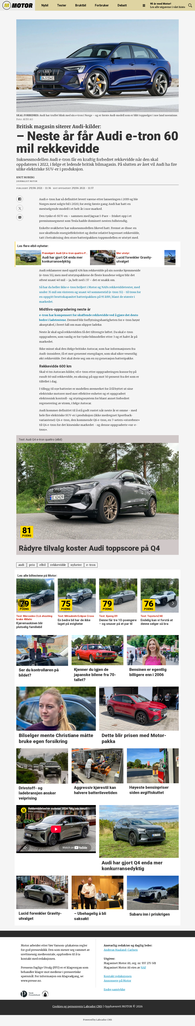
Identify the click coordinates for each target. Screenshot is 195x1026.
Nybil (44, 5)
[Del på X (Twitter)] (19, 208)
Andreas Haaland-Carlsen (121, 950)
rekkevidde (58, 565)
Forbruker (102, 5)
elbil (42, 565)
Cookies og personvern (67, 1006)
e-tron (91, 565)
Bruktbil (80, 5)
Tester (61, 5)
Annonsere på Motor (117, 980)
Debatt (122, 5)
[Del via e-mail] (19, 217)
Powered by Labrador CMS (97, 1019)
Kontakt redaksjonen (118, 976)
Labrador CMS (93, 1006)
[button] (170, 256)
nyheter (76, 565)
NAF (143, 967)
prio (32, 565)
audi (21, 565)
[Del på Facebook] (19, 199)
